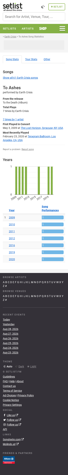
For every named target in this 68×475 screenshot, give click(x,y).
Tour (31, 59)
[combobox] (34, 16)
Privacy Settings (12, 404)
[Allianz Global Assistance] (9, 459)
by (13, 119)
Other (47, 59)
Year (12, 210)
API (5, 429)
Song (12, 59)
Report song (28, 149)
